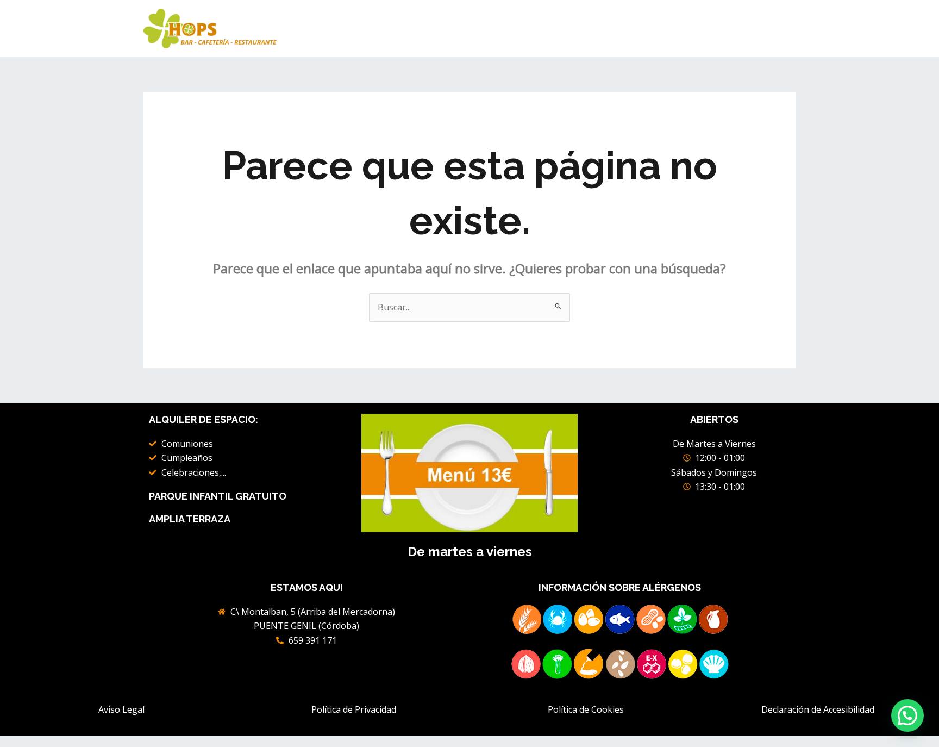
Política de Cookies (586, 709)
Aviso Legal (121, 709)
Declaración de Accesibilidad (817, 709)
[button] (907, 715)
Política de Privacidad (353, 709)
